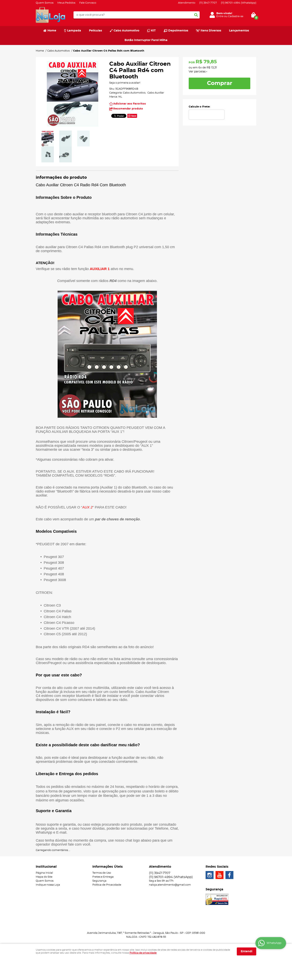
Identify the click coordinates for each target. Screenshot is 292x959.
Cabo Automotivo (126, 30)
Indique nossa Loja (48, 885)
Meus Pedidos (66, 3)
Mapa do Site (44, 877)
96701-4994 (238, 3)
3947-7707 (208, 3)
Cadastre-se (235, 16)
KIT (153, 30)
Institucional (46, 866)
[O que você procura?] (196, 15)
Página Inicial (44, 873)
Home (51, 30)
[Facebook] (229, 875)
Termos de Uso (101, 873)
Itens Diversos (211, 30)
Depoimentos (178, 30)
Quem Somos (44, 3)
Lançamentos (239, 30)
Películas (95, 30)
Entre (219, 16)
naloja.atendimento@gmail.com (170, 885)
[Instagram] (210, 875)
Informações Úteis (107, 866)
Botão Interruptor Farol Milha (146, 40)
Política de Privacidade (106, 885)
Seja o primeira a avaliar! (124, 83)
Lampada (74, 30)
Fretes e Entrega (103, 877)
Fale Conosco (87, 3)
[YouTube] (219, 875)
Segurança (99, 881)
